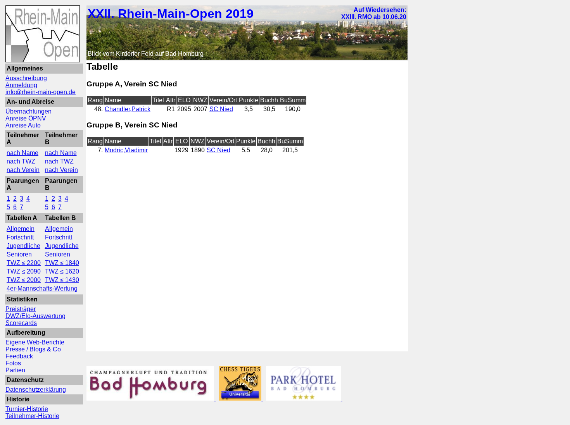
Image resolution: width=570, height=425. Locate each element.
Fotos (13, 363)
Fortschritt (20, 237)
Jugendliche (23, 246)
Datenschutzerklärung (35, 389)
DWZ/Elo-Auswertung (35, 316)
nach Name (22, 153)
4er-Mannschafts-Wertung (42, 288)
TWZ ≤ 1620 (62, 271)
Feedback (19, 356)
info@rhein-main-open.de (40, 92)
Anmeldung (21, 85)
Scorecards (21, 323)
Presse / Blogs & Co (33, 349)
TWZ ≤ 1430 (62, 280)
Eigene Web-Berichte (34, 342)
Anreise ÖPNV (25, 118)
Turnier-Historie (26, 409)
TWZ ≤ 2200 (24, 263)
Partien (15, 370)
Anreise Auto (23, 125)
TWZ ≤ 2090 (24, 271)
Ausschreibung (26, 78)
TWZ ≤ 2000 (24, 280)
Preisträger (20, 309)
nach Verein (23, 170)
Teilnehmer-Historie (32, 416)
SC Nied (221, 109)
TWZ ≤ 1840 (62, 263)
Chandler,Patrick (127, 109)
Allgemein (21, 228)
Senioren (19, 254)
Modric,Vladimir (126, 150)
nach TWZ (21, 161)
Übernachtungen (28, 111)
